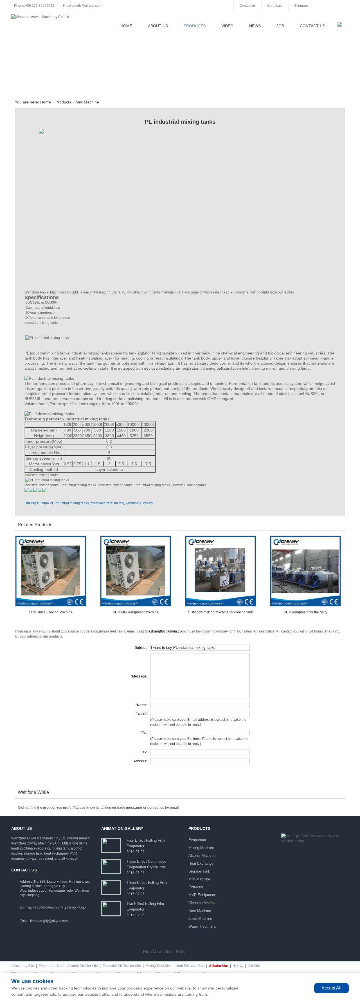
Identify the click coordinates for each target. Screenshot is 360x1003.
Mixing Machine (201, 848)
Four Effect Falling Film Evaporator (146, 843)
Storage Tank (199, 871)
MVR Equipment (201, 895)
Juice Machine (200, 918)
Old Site (254, 966)
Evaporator (197, 840)
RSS (180, 951)
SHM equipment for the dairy (305, 612)
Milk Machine (87, 102)
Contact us (247, 6)
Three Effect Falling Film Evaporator (147, 885)
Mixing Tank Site (158, 966)
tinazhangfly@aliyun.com (82, 6)
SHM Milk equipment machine (136, 612)
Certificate (275, 6)
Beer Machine (199, 911)
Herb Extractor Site (190, 966)
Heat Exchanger (201, 863)
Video (227, 26)
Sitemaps (301, 6)
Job (280, 26)
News (255, 26)
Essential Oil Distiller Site (122, 966)
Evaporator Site (50, 966)
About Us (158, 26)
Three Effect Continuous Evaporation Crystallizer (146, 864)
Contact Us (312, 26)
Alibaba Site (218, 966)
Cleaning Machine (202, 903)
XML (168, 951)
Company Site (23, 966)
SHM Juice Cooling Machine (51, 612)
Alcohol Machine (201, 855)
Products (195, 26)
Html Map (152, 951)
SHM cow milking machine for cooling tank (220, 612)
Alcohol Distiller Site (82, 966)
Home (126, 26)
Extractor (195, 887)
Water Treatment (202, 926)
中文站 (238, 966)
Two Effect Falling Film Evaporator (145, 906)
